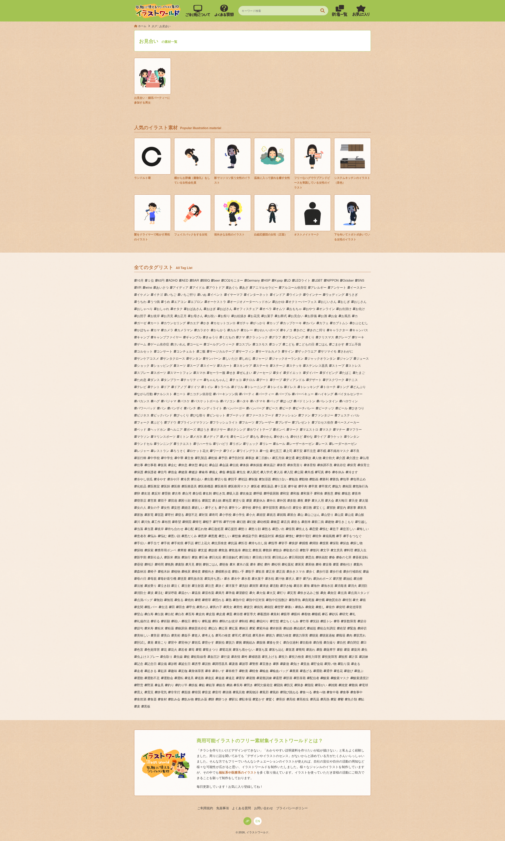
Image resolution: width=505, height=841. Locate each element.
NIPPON (332, 280)
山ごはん (313, 514)
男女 (229, 607)
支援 (204, 550)
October (348, 280)
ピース (273, 408)
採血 (346, 543)
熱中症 (240, 599)
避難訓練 (265, 678)
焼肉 (190, 599)
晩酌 (171, 564)
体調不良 (326, 465)
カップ (274, 323)
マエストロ (310, 429)
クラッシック (258, 337)
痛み (301, 607)
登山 (140, 614)
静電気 (162, 692)
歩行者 (337, 571)
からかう (219, 330)
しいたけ (231, 358)
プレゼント (302, 422)
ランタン (353, 436)
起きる (152, 670)
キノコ (287, 330)
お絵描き (240, 316)
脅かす (209, 642)
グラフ (276, 337)
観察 (344, 656)
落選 (291, 649)
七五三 (277, 450)
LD (289, 280)
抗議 (234, 543)
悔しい (364, 528)
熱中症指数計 (278, 599)
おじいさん (329, 301)
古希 (178, 493)
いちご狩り (188, 294)
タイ (279, 372)
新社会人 (156, 557)
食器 (153, 699)
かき (206, 323)
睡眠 (317, 614)
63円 (161, 280)
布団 (168, 521)
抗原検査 (220, 543)
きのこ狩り (317, 330)
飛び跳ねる (291, 692)
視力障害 (314, 656)
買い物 (332, 663)
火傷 (262, 592)
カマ (156, 330)
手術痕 (178, 543)
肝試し (141, 642)
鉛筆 (212, 685)
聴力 (272, 635)
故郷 (214, 550)
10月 (140, 280)
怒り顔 (256, 528)
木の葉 (244, 564)
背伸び (186, 642)
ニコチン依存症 (201, 394)
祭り (198, 621)
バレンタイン (328, 401)
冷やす (161, 479)
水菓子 (259, 578)
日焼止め (281, 557)
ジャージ (261, 358)
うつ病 (155, 301)
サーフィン (246, 351)
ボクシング (238, 429)
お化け (360, 308)
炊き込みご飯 (309, 592)
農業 (295, 670)
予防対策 (238, 458)
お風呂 (346, 316)
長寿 (239, 685)
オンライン (327, 308)
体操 (246, 465)
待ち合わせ (175, 528)
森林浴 (141, 571)
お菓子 (268, 316)
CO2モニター (233, 280)
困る (198, 500)
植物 (177, 571)
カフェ (324, 323)
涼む (160, 592)
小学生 (240, 514)
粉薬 (171, 628)
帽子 (209, 521)
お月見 (168, 316)
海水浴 (328, 585)
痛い (291, 607)
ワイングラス (248, 450)
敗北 (248, 550)
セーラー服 (217, 372)
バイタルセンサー (350, 394)
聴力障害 (302, 635)
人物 (318, 458)
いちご (171, 294)
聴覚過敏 (328, 635)
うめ (167, 301)
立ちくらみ (291, 621)
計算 (355, 656)
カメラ (168, 330)
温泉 (198, 592)
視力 (284, 656)
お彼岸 (155, 316)
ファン (305, 415)
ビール (343, 408)
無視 (170, 599)
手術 (167, 543)
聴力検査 (285, 635)
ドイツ (195, 387)
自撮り (331, 642)
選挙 (242, 678)
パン (163, 408)
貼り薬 (345, 663)
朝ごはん (212, 564)
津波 (265, 585)
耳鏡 (248, 635)
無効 (160, 599)
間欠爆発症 (265, 685)
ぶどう (158, 422)
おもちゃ (295, 308)
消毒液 (342, 585)
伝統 (235, 465)
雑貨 (344, 685)
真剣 (276, 614)
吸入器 (234, 493)
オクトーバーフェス (302, 301)
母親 (153, 578)
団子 (164, 500)
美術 (177, 635)
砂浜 (335, 614)
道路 (201, 678)
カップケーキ (292, 323)
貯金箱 (318, 663)
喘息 (347, 493)
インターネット (258, 294)
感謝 (281, 536)
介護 (342, 458)
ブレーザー (266, 422)
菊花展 (227, 649)
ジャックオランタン (321, 358)
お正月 (182, 316)
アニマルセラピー (265, 287)
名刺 (209, 493)
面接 (187, 692)
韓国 (198, 692)
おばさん (226, 308)
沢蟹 (339, 578)
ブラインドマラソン (194, 422)
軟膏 (245, 670)
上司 (289, 450)
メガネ (197, 436)
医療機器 (207, 486)
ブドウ (171, 422)
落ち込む (278, 649)
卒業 (314, 486)
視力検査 (298, 656)
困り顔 (186, 500)
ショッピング (162, 365)
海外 (317, 585)
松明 (277, 564)
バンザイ (176, 408)
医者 (257, 486)
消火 (354, 585)
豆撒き (267, 663)
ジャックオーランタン (287, 358)
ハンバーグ (257, 408)
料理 (350, 550)
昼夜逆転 (361, 557)
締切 (363, 628)
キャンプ (143, 337)
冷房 (186, 479)
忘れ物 (202, 528)
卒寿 (304, 486)
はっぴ (287, 401)
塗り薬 (240, 500)
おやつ (310, 308)
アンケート (338, 287)
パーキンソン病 (227, 394)
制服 (254, 479)
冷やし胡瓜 (145, 479)
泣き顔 (165, 585)
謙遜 (235, 663)
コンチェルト (185, 351)
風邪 (265, 692)
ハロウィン (350, 401)
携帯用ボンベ (166, 550)
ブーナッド (237, 415)
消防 (364, 585)
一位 (265, 450)
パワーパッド (146, 408)
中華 (180, 458)
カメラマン (185, 330)
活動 (276, 585)
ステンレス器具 (317, 365)
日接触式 (231, 557)
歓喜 (261, 571)
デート (264, 379)
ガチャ (244, 323)
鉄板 (194, 685)
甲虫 (192, 607)
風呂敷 (240, 692)
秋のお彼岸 (230, 621)
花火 (174, 649)
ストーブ (338, 365)
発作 (332, 607)
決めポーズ (324, 578)
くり (311, 337)
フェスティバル (348, 415)
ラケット (336, 436)
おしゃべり (145, 308)
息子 (336, 528)
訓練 (365, 656)
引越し (362, 521)
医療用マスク (240, 486)
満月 (221, 592)
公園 (300, 472)
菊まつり (212, 649)
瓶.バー (152, 607)
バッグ (274, 401)
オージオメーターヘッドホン (250, 301)
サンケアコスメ (148, 358)
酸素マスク (341, 678)
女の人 (141, 507)
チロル (250, 379)
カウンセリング (175, 323)
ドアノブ (180, 387)
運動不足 (153, 678)
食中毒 (334, 692)
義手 (187, 635)
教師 (269, 550)
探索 (150, 550)
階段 (310, 685)
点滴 (343, 592)
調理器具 (221, 663)
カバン (310, 323)
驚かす (260, 699)
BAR (195, 280)
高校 (292, 699)
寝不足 (193, 514)
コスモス (261, 344)
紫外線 (264, 628)
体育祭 (311, 465)
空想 (276, 621)
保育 (353, 465)
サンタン (195, 358)
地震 (228, 500)
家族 (140, 514)
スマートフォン (181, 372)
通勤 (319, 670)
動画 (315, 479)
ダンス (155, 379)
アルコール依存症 (294, 287)
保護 (140, 472)
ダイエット (294, 372)
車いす (219, 670)
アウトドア (217, 287)
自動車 (307, 642)
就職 (283, 514)
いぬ (203, 294)
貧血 (306, 663)
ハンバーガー (235, 408)
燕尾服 (309, 599)
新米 (170, 557)
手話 (190, 543)
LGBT (318, 280)
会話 (215, 465)
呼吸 (259, 493)
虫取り (167, 656)
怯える (303, 528)
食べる (307, 692)
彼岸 (160, 528)
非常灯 (175, 692)
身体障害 (197, 670)
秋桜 (245, 621)
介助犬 (330, 458)
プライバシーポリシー (292, 808)
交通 (291, 458)
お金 (334, 316)
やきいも (283, 436)
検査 (198, 571)
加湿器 (266, 479)
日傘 (205, 557)
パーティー (266, 394)
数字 (306, 550)
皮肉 (201, 614)
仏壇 (366, 458)
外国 (283, 500)
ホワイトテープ (261, 429)
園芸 (208, 500)
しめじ (246, 358)
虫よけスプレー (148, 656)
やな (310, 436)
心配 (190, 528)
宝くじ (320, 507)
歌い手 (239, 571)
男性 (239, 607)
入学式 (268, 472)
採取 (336, 543)
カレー (248, 330)
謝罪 (245, 663)
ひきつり (358, 408)
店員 (287, 521)
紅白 (214, 628)
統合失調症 (328, 628)
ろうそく (179, 450)
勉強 (295, 479)
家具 (363, 507)
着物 (307, 614)
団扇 (174, 500)
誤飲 (208, 663)
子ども (212, 507)
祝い (177, 621)
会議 (225, 465)
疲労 (250, 607)
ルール (280, 443)
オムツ (280, 308)
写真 (321, 472)
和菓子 (308, 493)
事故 (251, 458)
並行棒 (141, 458)
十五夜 (282, 486)
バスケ (185, 401)
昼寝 (140, 564)
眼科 (297, 614)
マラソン (143, 436)
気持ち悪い (215, 578)
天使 (355, 500)
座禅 (307, 521)
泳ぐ (221, 585)
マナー (340, 429)
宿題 (160, 514)
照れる (219, 599)
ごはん (323, 344)
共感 (310, 472)
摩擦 (183, 550)
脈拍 (221, 642)
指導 (274, 543)
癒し (321, 607)
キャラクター (338, 330)
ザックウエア (307, 351)
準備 (231, 592)
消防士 (141, 592)
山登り (328, 514)
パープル (284, 394)
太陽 (365, 500)
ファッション (287, 415)
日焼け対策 (263, 557)
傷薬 (232, 472)
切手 (234, 479)
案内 (359, 564)
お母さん (197, 316)
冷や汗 (175, 479)
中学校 (155, 458)
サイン (289, 351)
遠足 (231, 678)
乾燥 (214, 458)
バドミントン (305, 401)
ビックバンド (162, 415)
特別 (348, 599)
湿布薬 (209, 592)
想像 (238, 536)
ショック (143, 365)
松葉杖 (289, 564)
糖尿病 (182, 628)
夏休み (261, 500)
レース (323, 443)
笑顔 (316, 621)
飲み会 (175, 699)
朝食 (225, 564)
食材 (164, 699)
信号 (164, 472)
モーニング (241, 436)
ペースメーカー (348, 422)
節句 (140, 628)
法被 (140, 585)
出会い (198, 479)
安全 (299, 507)
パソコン (229, 401)
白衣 (181, 614)
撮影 (194, 550)
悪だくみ (190, 536)
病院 (270, 607)
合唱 (198, 493)
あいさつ (162, 287)
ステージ (279, 365)
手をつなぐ (354, 536)
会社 (205, 465)
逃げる (307, 670)
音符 (218, 692)
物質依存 (335, 599)
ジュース (362, 358)
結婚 (289, 628)
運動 (140, 678)
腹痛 (262, 642)
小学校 (227, 514)
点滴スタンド (360, 592)
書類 (181, 564)
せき (232, 372)
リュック (252, 443)
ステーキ (262, 365)
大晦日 (343, 500)
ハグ (156, 401)
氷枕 (271, 578)
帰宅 (198, 521)
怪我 (291, 528)
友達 (147, 493)
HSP (267, 280)
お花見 (255, 316)
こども (290, 344)
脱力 (231, 642)
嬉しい (199, 507)
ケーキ (359, 337)
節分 (363, 621)
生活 (164, 607)
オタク (178, 308)
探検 (140, 550)
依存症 (341, 465)
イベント (216, 294)
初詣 (244, 479)
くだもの (228, 337)
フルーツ (248, 422)
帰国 (188, 521)
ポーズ (191, 429)
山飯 (361, 514)
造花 (340, 670)
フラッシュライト (225, 422)
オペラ (267, 308)
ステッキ (295, 365)
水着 (247, 578)
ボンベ (280, 429)
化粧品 (141, 486)
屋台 (293, 514)
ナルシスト (164, 394)
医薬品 (268, 486)
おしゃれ (163, 308)
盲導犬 (251, 614)
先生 (242, 472)
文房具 (338, 550)
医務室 (155, 486)
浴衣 (299, 585)
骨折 (282, 699)
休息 (184, 465)
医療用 (222, 486)
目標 (239, 614)
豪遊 (286, 663)
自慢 (319, 642)
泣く (177, 585)
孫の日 (287, 507)
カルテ (234, 330)
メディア (212, 436)
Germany (253, 280)
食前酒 (141, 699)
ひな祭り (199, 415)
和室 (286, 493)
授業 (325, 543)
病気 (260, 607)
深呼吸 (172, 592)
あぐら (233, 287)
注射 (187, 585)
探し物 (358, 543)
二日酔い (264, 458)
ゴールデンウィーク (220, 344)
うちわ (141, 301)
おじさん (360, 301)
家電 (150, 514)
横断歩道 (224, 571)
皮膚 (222, 614)
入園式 (254, 472)
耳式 (238, 635)
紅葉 (235, 628)
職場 (342, 635)
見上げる (271, 656)
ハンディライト (211, 408)
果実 (301, 564)
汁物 (281, 578)
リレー (267, 443)
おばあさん (194, 308)
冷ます (353, 472)
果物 (311, 564)
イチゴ (158, 294)
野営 (140, 685)
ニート (181, 394)
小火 (252, 514)
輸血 (265, 670)
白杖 (171, 614)
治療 (359, 578)
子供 (224, 507)
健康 (184, 472)
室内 (343, 507)
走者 (140, 670)
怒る (268, 528)
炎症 (333, 592)
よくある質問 (241, 808)
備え (215, 472)
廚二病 (319, 521)
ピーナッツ (326, 408)
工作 (157, 521)
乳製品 (202, 458)
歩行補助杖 (354, 571)
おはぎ (211, 308)
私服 (208, 621)
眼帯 (287, 614)
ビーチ (287, 408)
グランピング (294, 337)
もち (256, 436)
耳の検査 (224, 635)
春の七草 (345, 557)
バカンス (143, 401)
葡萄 (302, 649)
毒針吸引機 (168, 578)
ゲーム (141, 344)
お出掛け (345, 308)
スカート (226, 365)
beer (217, 280)
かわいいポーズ (268, 330)
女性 (167, 507)
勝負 (336, 479)
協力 (338, 486)
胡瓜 (198, 642)
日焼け (246, 557)
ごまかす (338, 344)
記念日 (152, 663)
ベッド (141, 429)
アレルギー (318, 287)
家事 (353, 507)
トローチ (329, 387)
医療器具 (190, 486)
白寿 (150, 614)
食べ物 (320, 692)
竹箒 (306, 621)
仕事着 (152, 465)
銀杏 (222, 685)
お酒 (324, 316)
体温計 (271, 465)
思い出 (279, 528)
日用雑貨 (298, 557)
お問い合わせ (263, 808)
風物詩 (253, 692)
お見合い (297, 316)
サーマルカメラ (269, 351)
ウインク (295, 294)
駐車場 (246, 699)
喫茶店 (141, 500)
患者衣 (141, 536)
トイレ (208, 387)
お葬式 (282, 316)
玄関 (140, 607)
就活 (272, 514)
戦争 (318, 536)
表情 (237, 656)
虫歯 (179, 656)
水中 (237, 578)
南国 (348, 486)
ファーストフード (261, 415)
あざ (245, 287)
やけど (298, 436)
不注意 (311, 450)
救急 (224, 550)
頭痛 (228, 692)
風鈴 (276, 692)
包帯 (346, 479)
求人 (291, 578)
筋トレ (328, 621)
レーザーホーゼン (301, 443)
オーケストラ (216, 301)
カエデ (194, 323)
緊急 (353, 628)
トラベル (223, 387)
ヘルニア (176, 429)
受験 (168, 493)
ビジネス (143, 415)
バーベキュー (304, 394)
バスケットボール (206, 401)
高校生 (304, 699)
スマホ (201, 372)
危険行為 (361, 486)
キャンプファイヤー (167, 337)
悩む (164, 536)
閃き (250, 685)
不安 (299, 450)
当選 (150, 528)
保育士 (365, 465)
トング (344, 387)
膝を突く (275, 642)
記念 (140, 663)
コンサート (164, 351)
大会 (331, 500)
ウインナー (314, 294)
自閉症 (354, 642)
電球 (365, 685)
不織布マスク (339, 450)
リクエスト (184, 443)
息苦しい (349, 528)
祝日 (187, 621)
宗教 (309, 507)
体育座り (296, 465)
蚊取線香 (200, 656)
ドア (167, 387)
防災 (290, 685)
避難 (252, 678)
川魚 (147, 521)
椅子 (153, 571)
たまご (360, 372)
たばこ (347, 372)
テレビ (141, 387)
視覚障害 (331, 656)
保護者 (152, 472)
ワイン (231, 450)
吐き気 (220, 493)
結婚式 (301, 628)
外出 (272, 500)
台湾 (188, 493)
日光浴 (216, 557)
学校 (248, 507)
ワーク (217, 450)
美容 (156, 635)
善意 (330, 493)
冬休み (339, 472)
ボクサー (219, 429)
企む (174, 465)
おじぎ (345, 301)
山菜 (340, 514)
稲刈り (264, 621)
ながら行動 (145, 394)
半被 (294, 486)
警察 (255, 663)
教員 (258, 550)
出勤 (210, 479)
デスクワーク (334, 379)
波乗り (152, 585)
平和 (219, 521)
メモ (226, 436)
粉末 (160, 628)
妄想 (177, 507)
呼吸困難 (272, 493)
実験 (332, 507)
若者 (184, 649)
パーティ (248, 394)
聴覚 (315, 635)
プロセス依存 (323, 422)
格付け (347, 564)
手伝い (141, 543)
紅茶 (224, 628)
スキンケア (244, 365)
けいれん (179, 344)
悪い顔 (175, 536)
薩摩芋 (331, 649)
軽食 (255, 670)
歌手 (251, 571)
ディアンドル (295, 379)
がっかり (259, 323)
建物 (331, 521)
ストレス (354, 365)
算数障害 (350, 621)
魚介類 (352, 699)
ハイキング (325, 394)
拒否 (244, 543)
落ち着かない (245, 649)
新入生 (362, 550)
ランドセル (145, 443)
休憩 (194, 465)
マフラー (355, 429)
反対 (157, 493)
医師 (167, 486)
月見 (191, 564)
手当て (155, 543)
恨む (325, 528)
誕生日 (186, 663)
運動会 (168, 678)
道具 (190, 678)
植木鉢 (165, 571)
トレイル (276, 387)
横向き (209, 571)
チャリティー (192, 379)
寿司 (215, 514)
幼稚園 (264, 521)
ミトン (184, 436)
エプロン (197, 301)
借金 (174, 472)
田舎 (182, 607)
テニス (353, 379)
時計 (150, 564)
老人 (198, 635)
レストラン (161, 450)
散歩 (279, 550)
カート (155, 323)
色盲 (140, 649)
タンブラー (172, 379)
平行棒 (231, 521)
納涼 (245, 628)
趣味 (174, 670)
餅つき (223, 699)
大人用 (319, 500)
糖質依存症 (199, 628)
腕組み (250, 642)
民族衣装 (197, 578)
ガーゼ (141, 323)
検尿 (187, 571)
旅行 (187, 557)
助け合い (281, 479)
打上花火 (204, 543)
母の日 (141, 578)
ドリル (238, 387)
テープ (277, 379)
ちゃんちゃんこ (217, 379)
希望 (178, 521)
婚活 (187, 507)
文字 (326, 550)
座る (297, 521)
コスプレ (245, 344)
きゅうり (212, 337)
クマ (242, 337)
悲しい (226, 536)
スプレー (143, 372)
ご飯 (202, 351)
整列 (316, 550)
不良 (356, 450)
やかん (268, 436)
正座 (272, 571)
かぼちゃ (143, 330)
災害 (293, 592)
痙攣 (280, 607)
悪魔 (214, 536)
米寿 (150, 628)
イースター (358, 287)
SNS (361, 280)
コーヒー (196, 344)
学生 (258, 507)
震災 (150, 692)
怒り (244, 528)
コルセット (145, 351)
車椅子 (233, 670)
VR (139, 287)
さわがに (346, 351)
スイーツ (209, 365)
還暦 (279, 678)
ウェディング (334, 294)
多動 (293, 500)
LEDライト (302, 280)
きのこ (301, 330)
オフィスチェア (247, 308)
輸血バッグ (280, 670)
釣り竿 (182, 685)
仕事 (140, 465)
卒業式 (326, 486)
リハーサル (204, 443)
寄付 (171, 514)
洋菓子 (233, 585)
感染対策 (268, 536)
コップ (276, 344)
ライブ (321, 436)
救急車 (236, 550)
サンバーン (213, 358)
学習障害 (272, 507)
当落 (140, 528)
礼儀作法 (143, 621)
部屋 (289, 678)
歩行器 (324, 571)
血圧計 (215, 656)
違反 (211, 678)
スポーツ (159, 372)
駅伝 (235, 699)
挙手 (284, 543)
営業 (153, 500)
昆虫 (311, 557)
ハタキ (244, 401)
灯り (283, 592)
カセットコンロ (224, 323)
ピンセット (217, 415)
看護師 (264, 614)
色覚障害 (153, 649)
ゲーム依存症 (159, 344)
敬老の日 (292, 550)
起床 (164, 670)
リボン (237, 443)
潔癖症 (243, 592)
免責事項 (222, 808)
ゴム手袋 (354, 344)
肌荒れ (361, 635)
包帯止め (359, 479)
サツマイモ (329, 351)
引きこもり (346, 521)
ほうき (204, 429)
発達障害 (355, 607)
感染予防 (251, 536)
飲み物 (189, 699)
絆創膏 (277, 628)
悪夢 (204, 536)
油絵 (349, 578)
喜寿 (358, 493)
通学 (329, 670)
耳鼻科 (260, 635)
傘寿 (205, 472)
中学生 (168, 458)
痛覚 (311, 607)
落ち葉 (263, 649)
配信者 (314, 678)
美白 (167, 635)
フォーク (143, 422)
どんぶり (359, 387)
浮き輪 (287, 585)
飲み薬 (202, 699)
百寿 (191, 614)
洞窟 (255, 585)
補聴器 (256, 656)
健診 (194, 472)
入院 (290, 472)
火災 (272, 592)
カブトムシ (340, 323)
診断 (174, 663)
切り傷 (222, 479)
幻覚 (253, 521)
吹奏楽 (247, 493)
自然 (343, 642)
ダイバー (312, 372)
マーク (294, 429)
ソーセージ (264, 372)
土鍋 (218, 500)
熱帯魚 (296, 599)
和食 (320, 493)
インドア (279, 294)
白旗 (160, 614)
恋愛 (315, 528)
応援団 (232, 528)
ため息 (141, 379)
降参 (300, 685)
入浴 (280, 472)
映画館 (323, 557)
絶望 (343, 628)
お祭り (225, 316)
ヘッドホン (158, 429)
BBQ (206, 280)
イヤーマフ (235, 294)
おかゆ (279, 301)
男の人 (204, 607)
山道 (351, 514)
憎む (291, 536)
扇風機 (330, 536)
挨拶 (295, 543)
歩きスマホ (297, 571)
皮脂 (212, 614)
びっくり (182, 415)
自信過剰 (292, 642)
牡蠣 (321, 599)
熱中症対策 (257, 599)
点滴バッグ (145, 599)
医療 (177, 486)
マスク (327, 429)
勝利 (325, 479)
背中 (174, 642)
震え (140, 692)
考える (209, 635)
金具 (160, 685)
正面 (282, 571)
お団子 (141, 316)
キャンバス (360, 330)
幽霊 (276, 521)
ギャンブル (194, 337)
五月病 (279, 458)
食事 (346, 692)
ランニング (164, 443)
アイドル (198, 287)
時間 (160, 564)
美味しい (143, 635)
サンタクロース (174, 358)
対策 (205, 514)
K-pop (278, 280)
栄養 (328, 564)
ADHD (173, 280)
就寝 (262, 514)
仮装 (164, 465)
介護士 (354, 458)
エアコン (180, 301)
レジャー (143, 450)
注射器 (199, 585)
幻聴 (242, 521)
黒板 (147, 706)
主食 (190, 458)
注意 (211, 585)
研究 (345, 614)
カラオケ (203, 330)
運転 (180, 678)
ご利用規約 (205, 808)
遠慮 (221, 678)
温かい (186, 592)
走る (357, 663)
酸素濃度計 (361, 678)
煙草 (208, 599)
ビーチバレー (305, 408)
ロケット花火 (199, 450)
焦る (180, 599)
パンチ (191, 408)
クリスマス (326, 337)
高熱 (326, 699)
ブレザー (284, 422)
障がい (322, 685)
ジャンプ (346, 358)
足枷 (184, 670)
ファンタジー (323, 415)
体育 (283, 465)
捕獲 (305, 543)
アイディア (180, 287)
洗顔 (245, 585)
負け (296, 663)
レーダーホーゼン (344, 443)
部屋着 (301, 678)
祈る (156, 621)
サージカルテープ (222, 351)
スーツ (181, 365)
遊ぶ (360, 670)
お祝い (212, 316)
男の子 (217, 607)
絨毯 (313, 628)
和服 (296, 493)
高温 (316, 699)
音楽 (208, 692)
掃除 (315, 543)
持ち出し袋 (259, 543)
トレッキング (309, 387)
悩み (153, 536)
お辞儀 (312, 316)
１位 (151, 280)
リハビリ (222, 443)
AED (185, 280)
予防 (224, 458)
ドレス (291, 387)
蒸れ (312, 649)
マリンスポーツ (164, 436)
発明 (342, 607)
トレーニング (256, 387)
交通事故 (305, 458)
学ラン (236, 507)
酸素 (326, 678)
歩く (312, 571)
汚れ (309, 578)
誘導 (198, 663)
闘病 (280, 685)
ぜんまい (245, 372)
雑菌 (334, 685)
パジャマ (170, 401)
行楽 (227, 656)
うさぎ (353, 294)
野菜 (150, 685)
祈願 (167, 621)
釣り (171, 685)
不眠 (323, 450)
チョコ (237, 379)
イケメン (143, 294)
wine (148, 287)
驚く (272, 699)
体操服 (257, 465)
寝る (181, 514)
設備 (164, 663)
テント (155, 387)
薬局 (357, 649)
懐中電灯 (305, 536)
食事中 (358, 692)
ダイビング (330, 372)
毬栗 (183, 578)
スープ (194, 365)
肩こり (162, 642)
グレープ (344, 337)
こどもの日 (306, 344)
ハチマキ (259, 401)
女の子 (155, 507)
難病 (355, 685)
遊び (350, 670)
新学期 (141, 557)
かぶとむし (360, 323)
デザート (315, 379)
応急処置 (217, 528)
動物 (305, 479)
